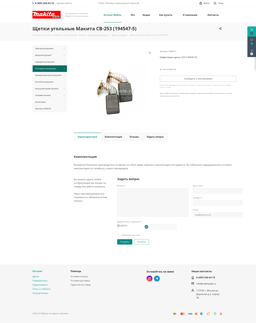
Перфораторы (40, 280)
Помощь (76, 271)
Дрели (35, 276)
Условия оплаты (79, 276)
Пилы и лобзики (41, 288)
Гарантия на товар (81, 284)
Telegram (157, 279)
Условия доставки (80, 280)
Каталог (37, 271)
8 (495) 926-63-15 (205, 277)
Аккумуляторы (40, 293)
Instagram (149, 279)
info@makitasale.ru (206, 283)
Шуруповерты (40, 284)
